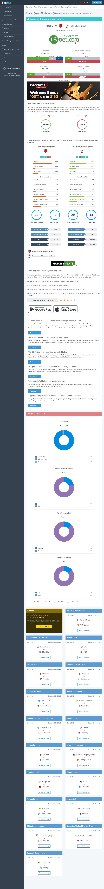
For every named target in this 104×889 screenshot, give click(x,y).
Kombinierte (97, 2)
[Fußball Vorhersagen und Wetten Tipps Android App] (40, 309)
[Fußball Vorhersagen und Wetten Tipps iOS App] (65, 309)
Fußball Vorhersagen (41, 7)
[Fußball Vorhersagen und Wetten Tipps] (6, 2)
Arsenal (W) (51, 26)
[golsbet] (83, 61)
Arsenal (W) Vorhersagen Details (42, 251)
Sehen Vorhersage (84, 630)
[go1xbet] (83, 77)
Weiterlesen (34, 333)
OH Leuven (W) (78, 26)
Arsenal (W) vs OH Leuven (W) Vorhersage (63, 7)
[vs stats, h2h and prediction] (64, 264)
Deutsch (85, 2)
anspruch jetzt (44, 626)
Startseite (29, 7)
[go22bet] (45, 61)
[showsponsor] (64, 39)
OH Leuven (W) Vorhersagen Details (43, 256)
